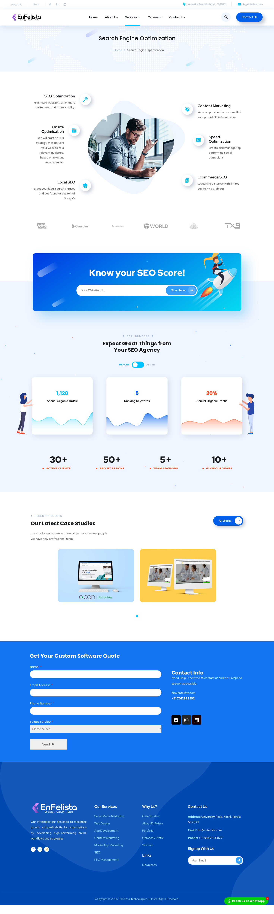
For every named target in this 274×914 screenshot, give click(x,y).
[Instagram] (64, 4)
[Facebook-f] (49, 4)
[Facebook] (176, 720)
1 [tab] (137, 616)
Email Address (41, 685)
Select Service (41, 722)
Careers (153, 17)
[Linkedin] (196, 720)
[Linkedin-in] (57, 4)
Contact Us (177, 17)
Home (93, 17)
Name (36, 667)
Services (131, 17)
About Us (111, 17)
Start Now (178, 290)
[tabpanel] (96, 575)
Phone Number (42, 703)
